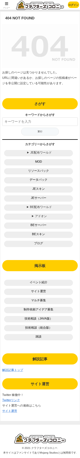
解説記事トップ (12, 370)
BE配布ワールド (41, 207)
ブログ (38, 243)
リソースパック (38, 170)
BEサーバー (39, 225)
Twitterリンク (11, 400)
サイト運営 (38, 291)
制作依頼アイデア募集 (38, 309)
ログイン (73, 4)
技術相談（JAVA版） (39, 318)
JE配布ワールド (41, 152)
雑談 (38, 336)
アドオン (41, 216)
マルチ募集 (38, 300)
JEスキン (38, 188)
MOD (38, 161)
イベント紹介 (38, 282)
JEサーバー (38, 197)
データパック (38, 179)
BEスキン (38, 234)
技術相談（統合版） (38, 327)
